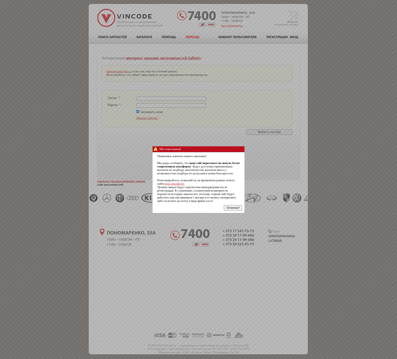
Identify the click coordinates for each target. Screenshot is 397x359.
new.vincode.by (174, 183)
